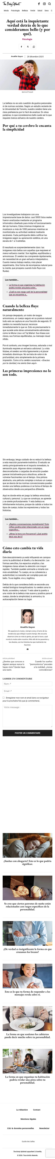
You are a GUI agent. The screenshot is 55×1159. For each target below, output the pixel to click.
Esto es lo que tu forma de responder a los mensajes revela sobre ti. (27, 993)
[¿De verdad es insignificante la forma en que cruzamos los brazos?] (27, 933)
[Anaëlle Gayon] (27, 616)
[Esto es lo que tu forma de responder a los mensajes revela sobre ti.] (27, 976)
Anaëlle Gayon (17, 56)
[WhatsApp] (33, 46)
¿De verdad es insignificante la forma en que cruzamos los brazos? (27, 950)
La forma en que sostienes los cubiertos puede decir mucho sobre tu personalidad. (27, 1035)
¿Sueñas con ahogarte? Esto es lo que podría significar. (27, 862)
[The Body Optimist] (12, 4)
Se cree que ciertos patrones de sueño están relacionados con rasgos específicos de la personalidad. (27, 906)
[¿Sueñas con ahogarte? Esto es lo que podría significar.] (27, 845)
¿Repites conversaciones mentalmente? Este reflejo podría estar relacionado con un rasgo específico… (29, 527)
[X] (27, 46)
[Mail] (28, 649)
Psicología (27, 39)
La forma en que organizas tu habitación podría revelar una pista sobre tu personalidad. (27, 1079)
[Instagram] (44, 4)
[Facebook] (39, 4)
